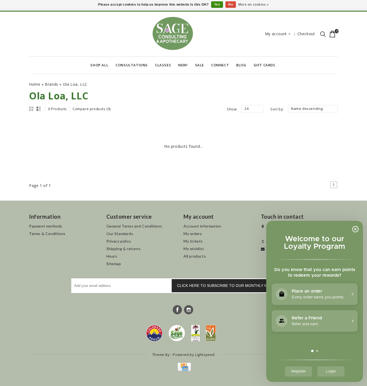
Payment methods (45, 226)
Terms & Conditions (47, 233)
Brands (51, 84)
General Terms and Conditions (134, 226)
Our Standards (119, 233)
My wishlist (194, 248)
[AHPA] (211, 333)
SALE (199, 65)
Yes (217, 4)
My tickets (193, 241)
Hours (111, 256)
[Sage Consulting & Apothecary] (173, 33)
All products (195, 256)
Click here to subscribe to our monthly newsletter (233, 285)
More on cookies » (253, 4)
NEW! (183, 65)
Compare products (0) (92, 108)
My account (276, 33)
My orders (193, 233)
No (230, 4)
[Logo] (177, 333)
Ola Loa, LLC (75, 84)
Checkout (306, 33)
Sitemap (113, 263)
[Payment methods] (183, 369)
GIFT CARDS (264, 65)
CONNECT (220, 65)
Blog (241, 65)
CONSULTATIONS (132, 65)
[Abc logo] (195, 333)
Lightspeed (205, 354)
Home (34, 84)
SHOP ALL (99, 65)
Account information (202, 226)
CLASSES (163, 65)
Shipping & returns (123, 248)
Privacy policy (118, 241)
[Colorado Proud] (154, 333)
